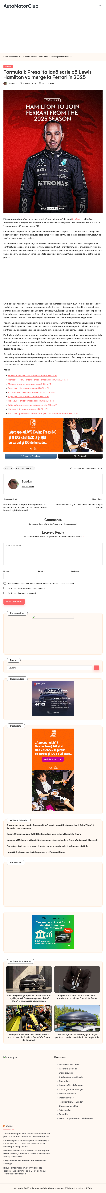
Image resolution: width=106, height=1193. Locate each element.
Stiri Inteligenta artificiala (71, 1077)
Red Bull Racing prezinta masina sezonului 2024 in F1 (32, 375)
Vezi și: (10, 1126)
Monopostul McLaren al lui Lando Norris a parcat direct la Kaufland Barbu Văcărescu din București (52, 840)
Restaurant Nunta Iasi (69, 1064)
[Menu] (101, 6)
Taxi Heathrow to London (71, 1102)
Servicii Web (86, 1188)
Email (41, 571)
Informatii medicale (68, 1069)
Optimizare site (66, 1098)
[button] (28, 486)
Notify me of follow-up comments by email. (26, 588)
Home (5, 57)
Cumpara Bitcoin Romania (71, 1085)
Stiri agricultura (66, 1073)
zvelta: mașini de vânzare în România (76, 1118)
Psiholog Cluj (65, 1110)
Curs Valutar (65, 1081)
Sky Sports (77, 219)
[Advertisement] (53, 32)
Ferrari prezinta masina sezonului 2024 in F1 (28, 388)
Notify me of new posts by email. (22, 593)
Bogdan (27, 481)
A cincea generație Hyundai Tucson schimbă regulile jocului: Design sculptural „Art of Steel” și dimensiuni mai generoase (50, 826)
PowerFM (63, 1114)
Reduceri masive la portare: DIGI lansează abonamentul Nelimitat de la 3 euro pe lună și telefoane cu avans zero (24, 1171)
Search (13, 660)
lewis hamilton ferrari (24, 468)
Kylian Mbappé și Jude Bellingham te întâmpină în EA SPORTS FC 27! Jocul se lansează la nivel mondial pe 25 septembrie (26, 1143)
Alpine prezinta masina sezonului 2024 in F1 (28, 396)
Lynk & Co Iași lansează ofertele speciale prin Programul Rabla (36, 852)
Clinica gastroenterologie (71, 1089)
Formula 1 (8, 67)
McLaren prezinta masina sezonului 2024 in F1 (29, 384)
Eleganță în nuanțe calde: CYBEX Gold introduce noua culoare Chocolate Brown (44, 834)
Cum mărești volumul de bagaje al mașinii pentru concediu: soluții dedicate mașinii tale (47, 846)
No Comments (48, 83)
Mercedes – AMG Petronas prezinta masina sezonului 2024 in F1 (38, 380)
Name (6, 571)
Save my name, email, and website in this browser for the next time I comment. (41, 583)
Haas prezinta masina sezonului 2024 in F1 (28, 409)
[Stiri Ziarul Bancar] (52, 435)
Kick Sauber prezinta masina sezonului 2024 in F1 (31, 401)
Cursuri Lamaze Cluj (68, 1106)
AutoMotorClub (20, 6)
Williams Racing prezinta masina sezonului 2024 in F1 (32, 405)
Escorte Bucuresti (67, 1093)
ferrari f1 (8, 468)
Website (75, 571)
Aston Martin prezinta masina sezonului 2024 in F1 (31, 392)
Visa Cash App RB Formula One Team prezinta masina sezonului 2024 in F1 (43, 413)
